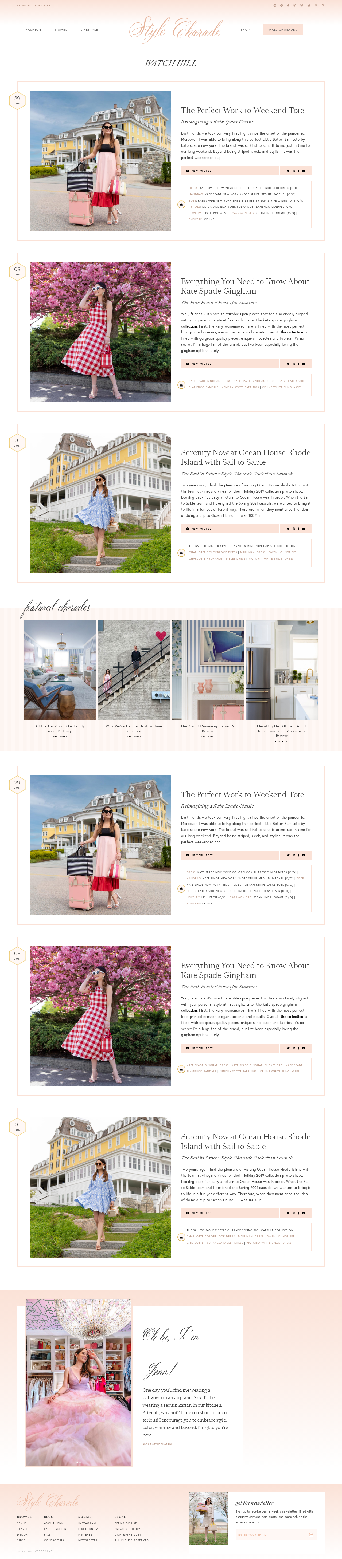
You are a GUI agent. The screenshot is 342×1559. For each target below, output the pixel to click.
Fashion (33, 30)
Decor (22, 1534)
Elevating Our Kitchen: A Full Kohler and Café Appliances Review (282, 731)
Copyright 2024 (128, 1534)
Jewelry (195, 213)
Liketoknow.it (90, 1529)
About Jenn (54, 1523)
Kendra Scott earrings (240, 387)
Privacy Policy (127, 1529)
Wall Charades (283, 30)
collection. (189, 326)
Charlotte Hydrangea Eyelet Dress (217, 558)
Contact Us (54, 1540)
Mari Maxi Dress (253, 552)
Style (21, 1523)
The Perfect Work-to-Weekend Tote (242, 110)
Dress (193, 188)
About (22, 5)
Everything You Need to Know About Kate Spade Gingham (245, 286)
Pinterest (86, 1534)
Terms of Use (126, 1523)
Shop (245, 30)
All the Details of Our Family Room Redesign (60, 728)
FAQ (47, 1534)
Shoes (195, 206)
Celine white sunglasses (282, 387)
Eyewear (195, 219)
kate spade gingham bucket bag (259, 381)
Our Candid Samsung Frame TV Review (208, 728)
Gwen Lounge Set (283, 552)
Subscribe (42, 5)
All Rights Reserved (132, 1540)
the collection (292, 332)
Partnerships (55, 1529)
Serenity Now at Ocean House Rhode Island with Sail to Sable (246, 457)
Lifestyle (89, 30)
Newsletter (88, 1540)
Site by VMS (25, 1551)
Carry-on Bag (243, 213)
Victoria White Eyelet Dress (271, 558)
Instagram (87, 1523)
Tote (192, 200)
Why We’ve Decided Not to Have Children (134, 728)
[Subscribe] (311, 1535)
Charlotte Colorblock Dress (213, 552)
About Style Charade (158, 1444)
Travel (61, 30)
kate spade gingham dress (210, 381)
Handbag (196, 194)
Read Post (60, 736)
